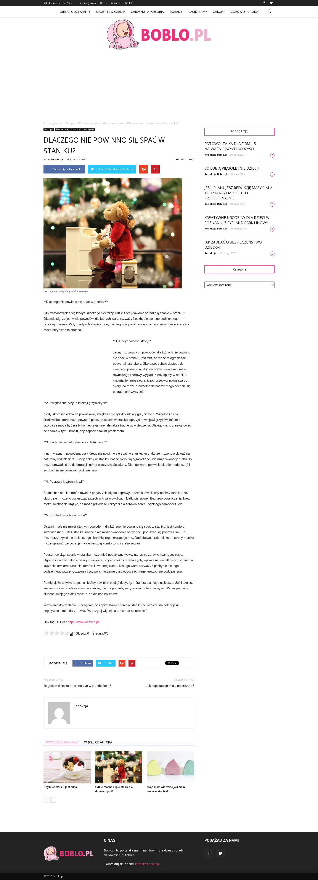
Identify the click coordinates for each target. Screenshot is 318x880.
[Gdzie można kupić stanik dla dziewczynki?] (118, 767)
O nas (103, 3)
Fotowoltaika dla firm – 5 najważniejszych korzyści (230, 146)
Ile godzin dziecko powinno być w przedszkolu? (77, 686)
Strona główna (87, 3)
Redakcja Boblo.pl (215, 154)
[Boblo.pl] (159, 34)
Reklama (115, 3)
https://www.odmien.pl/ (84, 622)
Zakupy (219, 12)
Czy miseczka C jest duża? (60, 787)
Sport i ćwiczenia (110, 12)
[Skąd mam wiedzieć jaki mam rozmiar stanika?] (170, 767)
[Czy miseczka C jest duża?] (67, 767)
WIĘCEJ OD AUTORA (98, 742)
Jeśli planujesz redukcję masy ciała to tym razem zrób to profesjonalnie (238, 193)
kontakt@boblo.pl (147, 864)
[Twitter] (271, 3)
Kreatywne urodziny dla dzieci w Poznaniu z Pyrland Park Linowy (237, 220)
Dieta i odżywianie (75, 12)
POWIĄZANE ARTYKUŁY (62, 742)
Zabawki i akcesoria (147, 12)
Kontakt (129, 3)
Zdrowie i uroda (244, 12)
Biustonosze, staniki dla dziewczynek (75, 129)
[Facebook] (264, 3)
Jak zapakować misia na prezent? (170, 686)
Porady (176, 12)
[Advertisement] (159, 84)
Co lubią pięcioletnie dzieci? (231, 168)
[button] (269, 11)
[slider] (56, 633)
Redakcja (57, 159)
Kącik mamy (197, 12)
